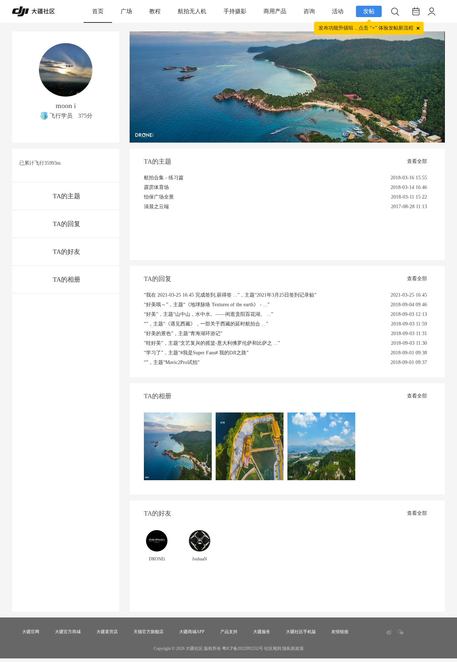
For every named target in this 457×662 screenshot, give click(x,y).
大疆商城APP (192, 631)
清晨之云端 (156, 206)
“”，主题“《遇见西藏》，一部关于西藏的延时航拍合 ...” (206, 324)
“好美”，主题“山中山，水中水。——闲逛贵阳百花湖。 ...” (208, 315)
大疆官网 (30, 631)
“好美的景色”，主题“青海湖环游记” (183, 334)
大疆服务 (261, 631)
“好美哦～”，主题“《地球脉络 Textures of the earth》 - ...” (207, 305)
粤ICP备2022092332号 (242, 648)
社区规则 (272, 648)
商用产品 (274, 11)
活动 (337, 11)
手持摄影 (235, 11)
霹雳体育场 (156, 187)
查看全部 (417, 161)
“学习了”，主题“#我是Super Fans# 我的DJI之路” (196, 353)
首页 (98, 11)
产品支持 (228, 631)
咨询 (309, 11)
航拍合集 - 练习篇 (164, 177)
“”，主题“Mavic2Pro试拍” (172, 363)
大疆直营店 (107, 631)
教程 (155, 11)
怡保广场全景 (159, 197)
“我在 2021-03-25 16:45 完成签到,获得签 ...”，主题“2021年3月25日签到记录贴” (230, 295)
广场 (126, 11)
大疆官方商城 (68, 631)
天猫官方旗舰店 (149, 631)
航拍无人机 (192, 11)
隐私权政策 (293, 648)
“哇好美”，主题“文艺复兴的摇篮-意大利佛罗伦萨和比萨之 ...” (212, 343)
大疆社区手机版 (301, 631)
